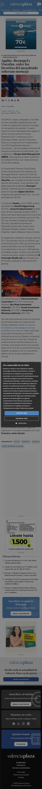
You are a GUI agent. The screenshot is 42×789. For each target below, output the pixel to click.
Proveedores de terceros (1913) (19, 386)
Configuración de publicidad (12, 403)
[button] (21, 423)
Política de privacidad (26, 408)
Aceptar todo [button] (21, 413)
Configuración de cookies (11, 408)
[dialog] (21, 394)
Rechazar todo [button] (22, 418)
